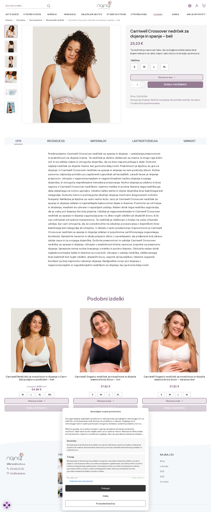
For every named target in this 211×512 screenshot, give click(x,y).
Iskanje (49, 6)
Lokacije (164, 466)
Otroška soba (139, 14)
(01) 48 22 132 (17, 468)
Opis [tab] (18, 141)
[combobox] (29, 5)
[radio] (134, 66)
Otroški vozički (32, 14)
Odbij (105, 496)
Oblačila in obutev (91, 14)
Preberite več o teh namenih (81, 481)
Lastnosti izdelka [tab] (145, 141)
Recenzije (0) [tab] (56, 141)
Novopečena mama (149, 103)
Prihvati (105, 488)
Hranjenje (70, 14)
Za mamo (158, 14)
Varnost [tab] (189, 141)
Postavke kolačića (105, 503)
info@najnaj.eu (17, 473)
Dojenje (146, 99)
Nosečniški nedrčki (55, 20)
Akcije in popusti (196, 14)
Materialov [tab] (99, 141)
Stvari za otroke (116, 14)
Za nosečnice (35, 20)
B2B (162, 471)
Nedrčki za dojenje (160, 99)
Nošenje (52, 14)
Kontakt (164, 481)
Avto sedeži (12, 14)
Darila (175, 14)
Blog (162, 460)
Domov (9, 20)
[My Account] (197, 6)
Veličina (135, 60)
